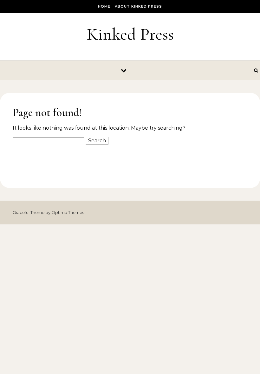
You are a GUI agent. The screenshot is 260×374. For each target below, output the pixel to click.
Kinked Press (130, 34)
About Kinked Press (138, 6)
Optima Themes (67, 212)
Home (104, 6)
